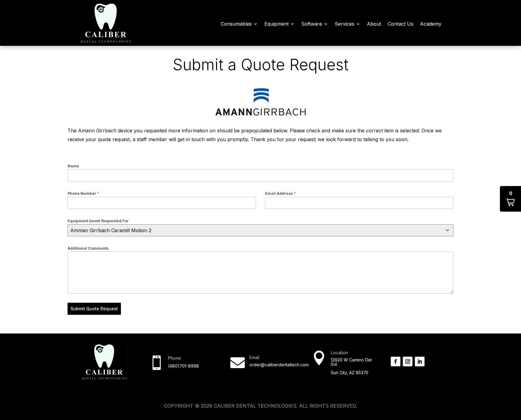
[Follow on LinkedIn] (420, 361)
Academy (430, 24)
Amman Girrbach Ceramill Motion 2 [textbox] (110, 230)
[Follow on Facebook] (395, 361)
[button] (510, 199)
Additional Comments (88, 248)
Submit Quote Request (94, 308)
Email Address (280, 193)
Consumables (236, 24)
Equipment (276, 24)
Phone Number (83, 193)
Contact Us (400, 24)
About (374, 24)
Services (344, 24)
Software (311, 24)
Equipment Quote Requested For (98, 221)
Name (73, 166)
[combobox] (260, 230)
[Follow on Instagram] (407, 361)
